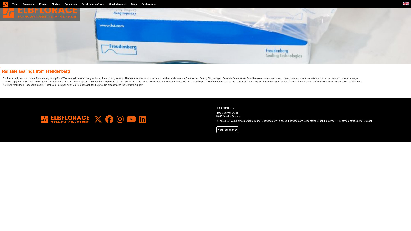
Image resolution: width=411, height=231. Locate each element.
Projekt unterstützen (93, 4)
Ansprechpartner (227, 129)
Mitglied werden (117, 4)
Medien (56, 4)
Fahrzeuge (29, 4)
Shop (134, 4)
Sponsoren (71, 4)
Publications (149, 4)
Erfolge (43, 4)
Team (15, 4)
